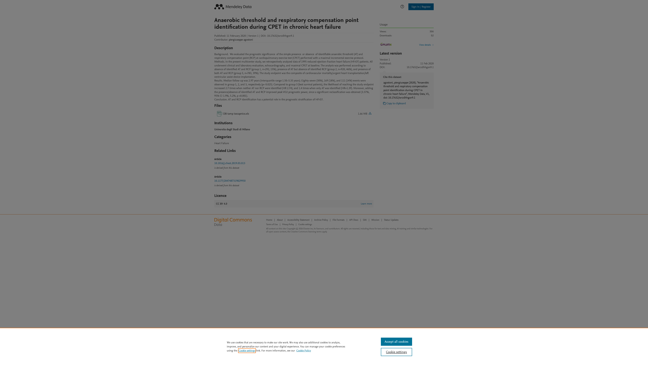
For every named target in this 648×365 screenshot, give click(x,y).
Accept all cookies (396, 341)
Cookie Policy (303, 350)
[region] (324, 346)
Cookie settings (247, 350)
